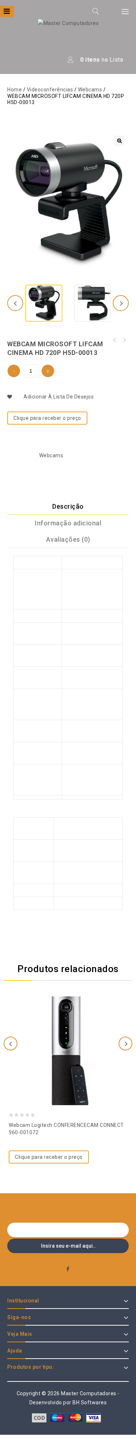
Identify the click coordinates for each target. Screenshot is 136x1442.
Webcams (90, 89)
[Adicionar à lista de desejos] (68, 1031)
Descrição (68, 506)
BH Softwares (90, 1402)
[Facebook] (68, 1269)
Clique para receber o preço (47, 418)
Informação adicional (68, 523)
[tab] (68, 506)
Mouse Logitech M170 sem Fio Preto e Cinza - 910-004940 (115, 340)
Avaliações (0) (68, 539)
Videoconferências (50, 89)
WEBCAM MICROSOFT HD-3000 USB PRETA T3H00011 (124, 340)
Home (14, 89)
